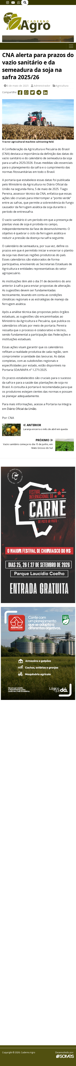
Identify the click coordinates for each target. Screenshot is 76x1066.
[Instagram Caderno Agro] (7, 2)
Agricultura (62, 85)
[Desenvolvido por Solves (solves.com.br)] (65, 1055)
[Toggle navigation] (71, 46)
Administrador (42, 85)
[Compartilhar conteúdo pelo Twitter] (32, 93)
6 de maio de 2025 (17, 85)
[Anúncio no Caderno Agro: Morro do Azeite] (38, 40)
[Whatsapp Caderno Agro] (18, 2)
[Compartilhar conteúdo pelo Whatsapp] (26, 93)
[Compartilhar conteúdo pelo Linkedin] (45, 93)
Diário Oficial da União (21, 409)
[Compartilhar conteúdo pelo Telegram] (38, 93)
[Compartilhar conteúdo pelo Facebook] (20, 93)
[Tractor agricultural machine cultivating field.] (38, 119)
